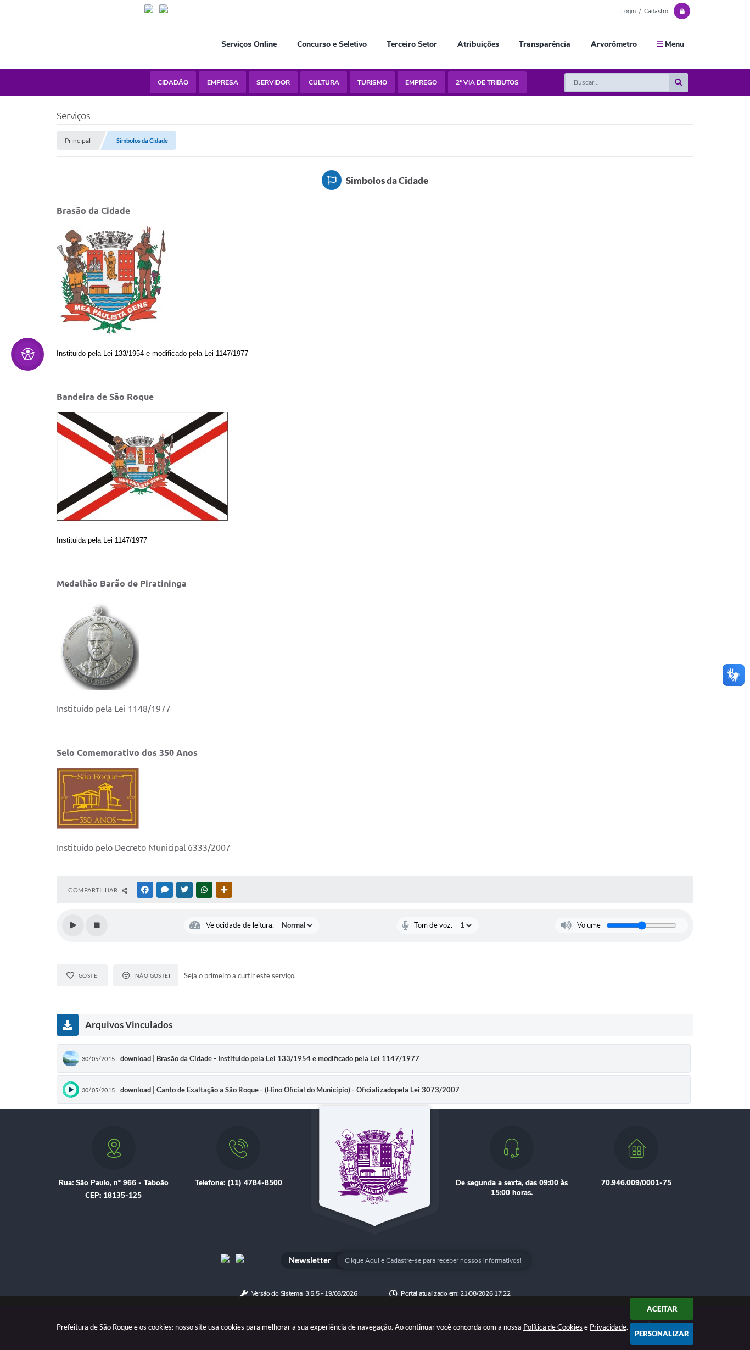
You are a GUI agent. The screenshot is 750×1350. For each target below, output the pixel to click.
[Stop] (97, 925)
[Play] (73, 925)
